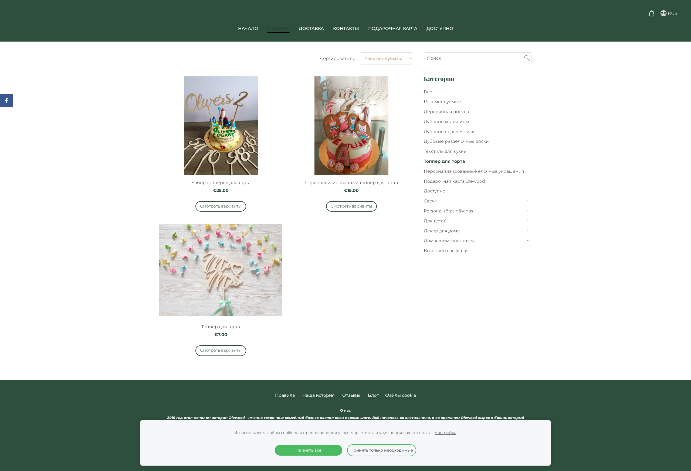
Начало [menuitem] (248, 28)
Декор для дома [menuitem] (442, 230)
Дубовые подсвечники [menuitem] (449, 131)
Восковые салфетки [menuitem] (446, 250)
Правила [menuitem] (285, 395)
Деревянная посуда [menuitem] (446, 111)
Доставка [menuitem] (311, 28)
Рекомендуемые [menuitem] (442, 101)
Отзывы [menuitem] (351, 395)
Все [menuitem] (428, 91)
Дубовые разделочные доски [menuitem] (456, 141)
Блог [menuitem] (373, 395)
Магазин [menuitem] (278, 28)
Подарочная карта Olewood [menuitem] (454, 181)
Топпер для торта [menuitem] (444, 161)
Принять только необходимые (381, 450)
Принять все (308, 450)
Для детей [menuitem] (435, 220)
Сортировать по (337, 58)
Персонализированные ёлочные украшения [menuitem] (474, 171)
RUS (672, 13)
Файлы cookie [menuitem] (400, 395)
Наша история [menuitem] (318, 395)
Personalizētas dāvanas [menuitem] (448, 211)
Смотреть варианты (221, 206)
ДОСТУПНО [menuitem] (439, 28)
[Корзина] (651, 13)
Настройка (445, 432)
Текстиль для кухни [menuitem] (445, 151)
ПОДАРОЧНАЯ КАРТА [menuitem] (392, 28)
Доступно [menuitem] (434, 191)
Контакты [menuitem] (346, 28)
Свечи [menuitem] (431, 201)
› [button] (529, 201)
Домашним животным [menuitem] (449, 240)
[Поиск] (527, 58)
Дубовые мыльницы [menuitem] (446, 121)
